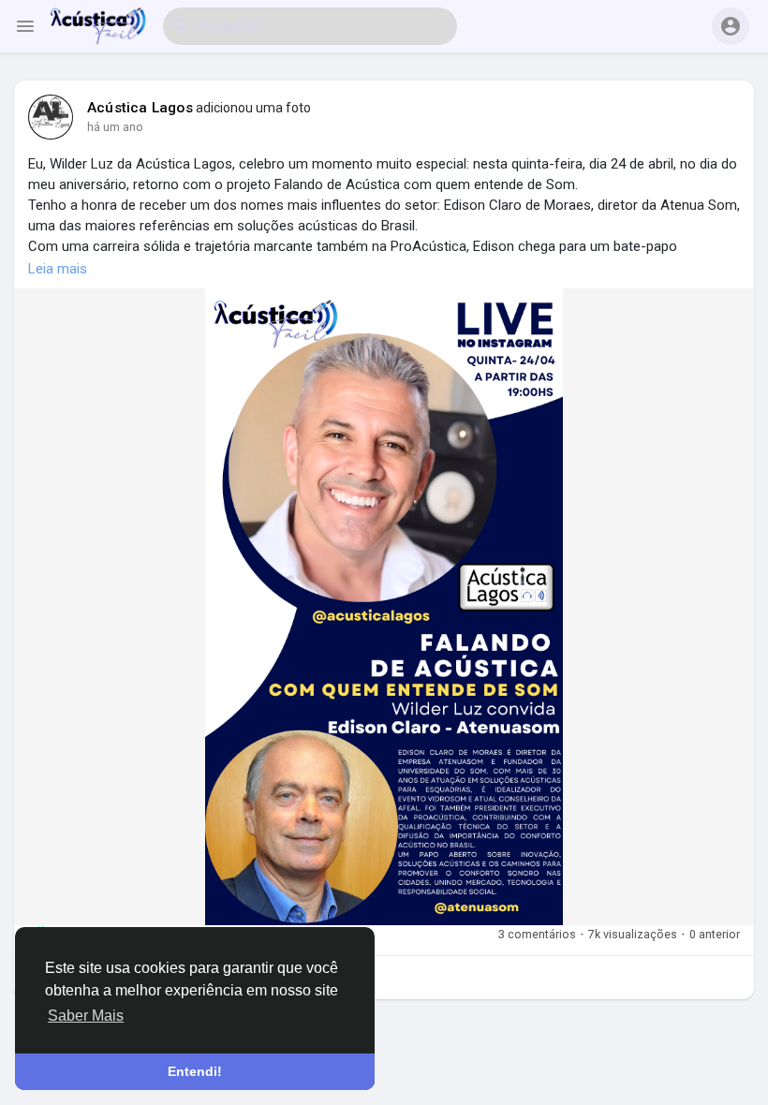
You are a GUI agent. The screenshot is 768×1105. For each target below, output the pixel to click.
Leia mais (57, 268)
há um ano (115, 127)
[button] (730, 26)
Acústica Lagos (140, 107)
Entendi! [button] (195, 1071)
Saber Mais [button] (86, 1016)
